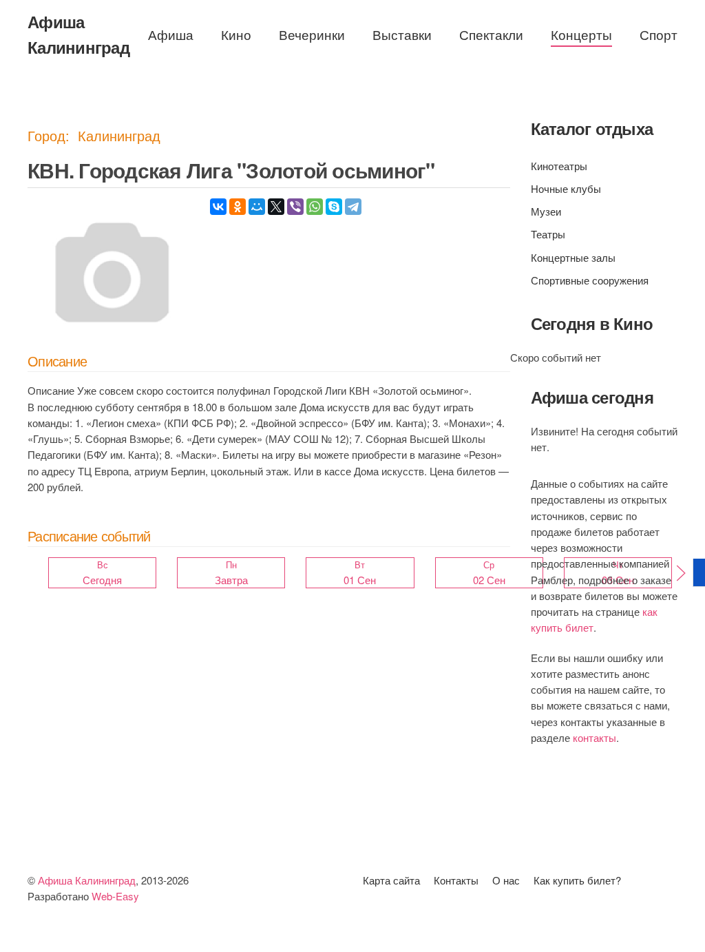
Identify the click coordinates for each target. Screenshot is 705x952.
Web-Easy (115, 896)
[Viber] (295, 206)
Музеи (546, 211)
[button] (681, 573)
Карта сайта (391, 880)
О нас (506, 880)
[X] (276, 206)
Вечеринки (312, 34)
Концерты (581, 34)
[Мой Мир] (257, 206)
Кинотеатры (559, 165)
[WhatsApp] (314, 206)
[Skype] (334, 206)
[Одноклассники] (237, 206)
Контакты (456, 880)
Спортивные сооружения (590, 280)
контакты (594, 737)
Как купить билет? (577, 880)
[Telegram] (353, 206)
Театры (548, 234)
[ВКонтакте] (218, 206)
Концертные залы (573, 257)
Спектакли (491, 34)
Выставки (402, 34)
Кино (236, 34)
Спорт (658, 34)
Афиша (170, 34)
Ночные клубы (566, 188)
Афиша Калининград (78, 34)
